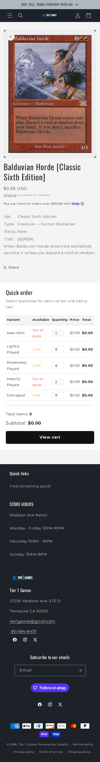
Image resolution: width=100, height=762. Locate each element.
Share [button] (13, 267)
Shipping (10, 195)
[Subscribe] (80, 670)
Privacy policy (24, 752)
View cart (50, 437)
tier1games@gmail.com (32, 621)
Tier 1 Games (28, 744)
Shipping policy (79, 752)
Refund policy (83, 744)
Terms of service (51, 752)
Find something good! (30, 486)
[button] (9, 15)
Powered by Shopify (53, 744)
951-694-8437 (23, 631)
